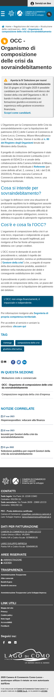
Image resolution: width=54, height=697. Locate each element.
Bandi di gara (6, 582)
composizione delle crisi (29, 342)
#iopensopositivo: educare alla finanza (23, 420)
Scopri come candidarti (17, 113)
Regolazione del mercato (26, 26)
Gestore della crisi (13, 262)
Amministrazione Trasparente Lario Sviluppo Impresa (23, 593)
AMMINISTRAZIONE (12, 560)
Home (8, 26)
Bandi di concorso (8, 586)
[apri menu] (3, 14)
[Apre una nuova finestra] (13, 362)
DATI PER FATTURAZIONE (19, 526)
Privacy (4, 612)
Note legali (5, 619)
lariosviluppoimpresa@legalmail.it (36, 517)
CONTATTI (8, 491)
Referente (39, 166)
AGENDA (7, 563)
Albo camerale (7, 578)
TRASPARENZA (12, 569)
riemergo (7, 342)
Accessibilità (6, 622)
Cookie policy (6, 615)
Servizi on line (43, 3)
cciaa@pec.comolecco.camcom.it (36, 514)
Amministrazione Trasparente (13, 575)
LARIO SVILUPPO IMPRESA (14, 543)
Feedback (5, 626)
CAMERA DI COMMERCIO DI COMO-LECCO (21, 532)
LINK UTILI (8, 603)
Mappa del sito (7, 608)
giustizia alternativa (12, 349)
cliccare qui (19, 326)
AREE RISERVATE (13, 554)
